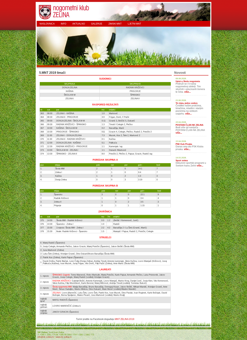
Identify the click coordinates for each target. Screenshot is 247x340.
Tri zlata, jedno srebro (187, 103)
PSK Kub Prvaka (184, 144)
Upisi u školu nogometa (188, 81)
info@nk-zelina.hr (46, 337)
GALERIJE (96, 23)
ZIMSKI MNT (115, 23)
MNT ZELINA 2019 (124, 319)
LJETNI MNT (134, 23)
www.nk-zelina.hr (64, 337)
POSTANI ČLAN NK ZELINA (189, 125)
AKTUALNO (78, 23)
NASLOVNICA (47, 23)
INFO (63, 23)
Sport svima (182, 160)
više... (187, 92)
